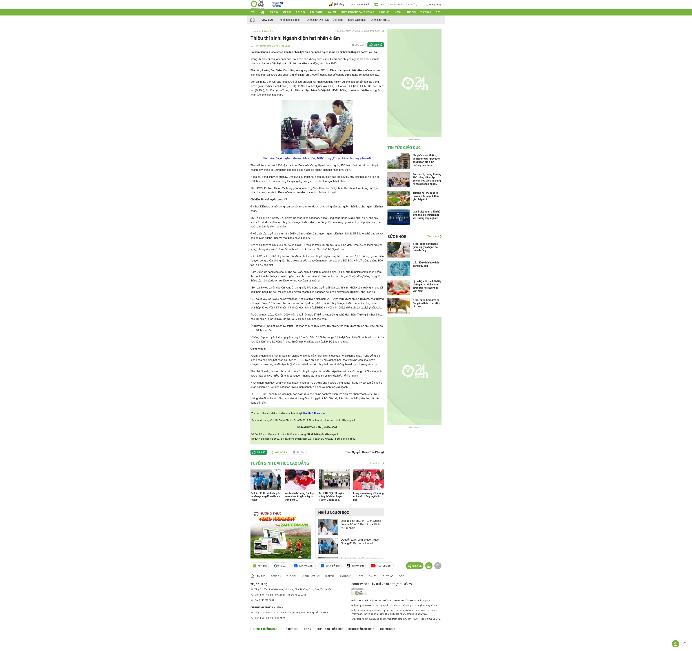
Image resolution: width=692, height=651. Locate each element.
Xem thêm (375, 463)
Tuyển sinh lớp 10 (379, 19)
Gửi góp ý (281, 452)
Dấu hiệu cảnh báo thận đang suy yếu (426, 264)
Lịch (382, 4)
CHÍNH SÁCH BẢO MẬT (330, 629)
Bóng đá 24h (333, 566)
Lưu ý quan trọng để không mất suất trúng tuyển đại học (368, 496)
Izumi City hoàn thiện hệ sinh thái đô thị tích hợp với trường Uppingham (426, 215)
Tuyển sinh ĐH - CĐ (317, 19)
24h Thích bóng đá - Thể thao (357, 12)
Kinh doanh (316, 12)
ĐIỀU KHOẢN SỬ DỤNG (361, 629)
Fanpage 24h (306, 566)
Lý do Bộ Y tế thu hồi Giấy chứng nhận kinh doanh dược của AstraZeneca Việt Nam (427, 286)
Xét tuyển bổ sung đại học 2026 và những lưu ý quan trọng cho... (299, 496)
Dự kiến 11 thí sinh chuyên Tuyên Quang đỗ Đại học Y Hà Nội (265, 496)
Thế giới (411, 12)
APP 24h (262, 566)
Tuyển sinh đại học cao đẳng (275, 45)
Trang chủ (255, 31)
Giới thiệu (292, 629)
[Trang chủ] (255, 19)
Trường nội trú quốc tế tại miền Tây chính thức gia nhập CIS (426, 196)
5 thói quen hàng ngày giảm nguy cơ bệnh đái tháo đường (425, 247)
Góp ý (307, 629)
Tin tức (274, 12)
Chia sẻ (378, 45)
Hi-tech (398, 12)
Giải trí (332, 12)
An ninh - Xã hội (310, 576)
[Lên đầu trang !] (684, 643)
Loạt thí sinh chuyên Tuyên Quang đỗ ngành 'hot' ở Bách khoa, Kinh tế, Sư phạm (361, 524)
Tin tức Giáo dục (356, 19)
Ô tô (438, 12)
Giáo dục (267, 19)
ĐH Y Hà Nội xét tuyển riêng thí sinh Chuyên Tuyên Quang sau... (331, 496)
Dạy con (338, 19)
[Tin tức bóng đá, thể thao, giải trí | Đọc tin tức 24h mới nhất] (257, 4)
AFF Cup (287, 12)
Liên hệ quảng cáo (265, 629)
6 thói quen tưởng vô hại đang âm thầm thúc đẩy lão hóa (426, 303)
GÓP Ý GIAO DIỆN (10, 641)
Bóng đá (300, 12)
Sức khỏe (384, 12)
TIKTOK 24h (358, 566)
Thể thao (425, 12)
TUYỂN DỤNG (387, 629)
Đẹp (361, 576)
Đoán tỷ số (363, 4)
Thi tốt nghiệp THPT (290, 19)
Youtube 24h (384, 566)
